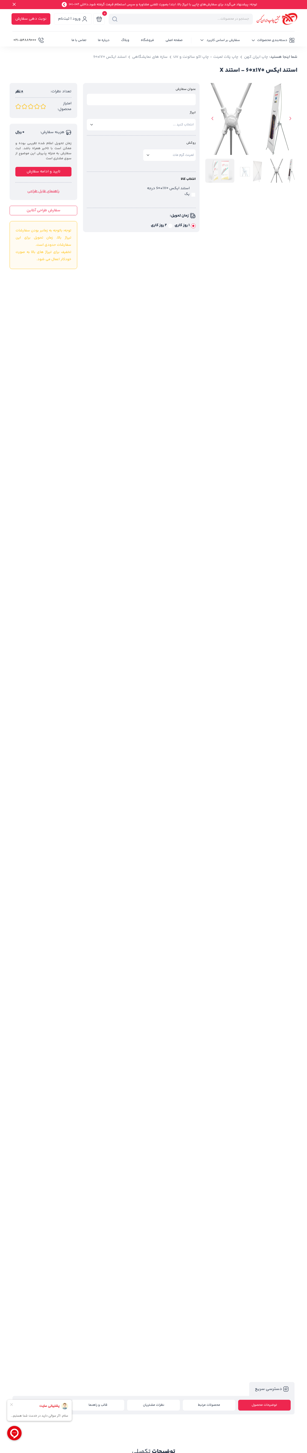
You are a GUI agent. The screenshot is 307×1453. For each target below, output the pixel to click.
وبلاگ (125, 40)
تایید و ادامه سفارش (43, 172)
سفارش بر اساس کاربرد (223, 40)
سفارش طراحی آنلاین (43, 210)
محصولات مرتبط (209, 1405)
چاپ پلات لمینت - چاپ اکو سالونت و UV (205, 57)
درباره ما (104, 40)
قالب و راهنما (98, 1405)
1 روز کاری (182, 225)
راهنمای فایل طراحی (43, 191)
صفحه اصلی (174, 40)
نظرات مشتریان (153, 1405)
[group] (251, 121)
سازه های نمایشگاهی (150, 57)
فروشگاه (147, 40)
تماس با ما (78, 40)
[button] (272, 40)
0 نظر (19, 91)
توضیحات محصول (264, 1405)
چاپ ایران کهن (256, 57)
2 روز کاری (159, 225)
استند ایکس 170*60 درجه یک (168, 191)
